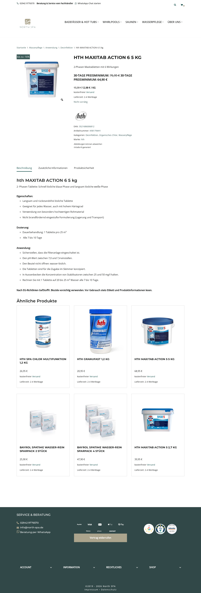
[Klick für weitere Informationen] (160, 529)
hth (82, 139)
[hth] (81, 122)
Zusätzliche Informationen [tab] (53, 168)
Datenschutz (109, 589)
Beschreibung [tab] (24, 168)
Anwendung (51, 47)
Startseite (21, 47)
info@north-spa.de (31, 527)
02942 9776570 (27, 3)
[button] (98, 22)
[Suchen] (175, 5)
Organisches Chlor (108, 135)
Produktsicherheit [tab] (84, 168)
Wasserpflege (35, 47)
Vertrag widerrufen (100, 537)
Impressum (91, 589)
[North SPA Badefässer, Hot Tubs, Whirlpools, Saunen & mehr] (28, 23)
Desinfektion (66, 47)
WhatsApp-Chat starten (89, 3)
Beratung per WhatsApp (35, 532)
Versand (90, 92)
